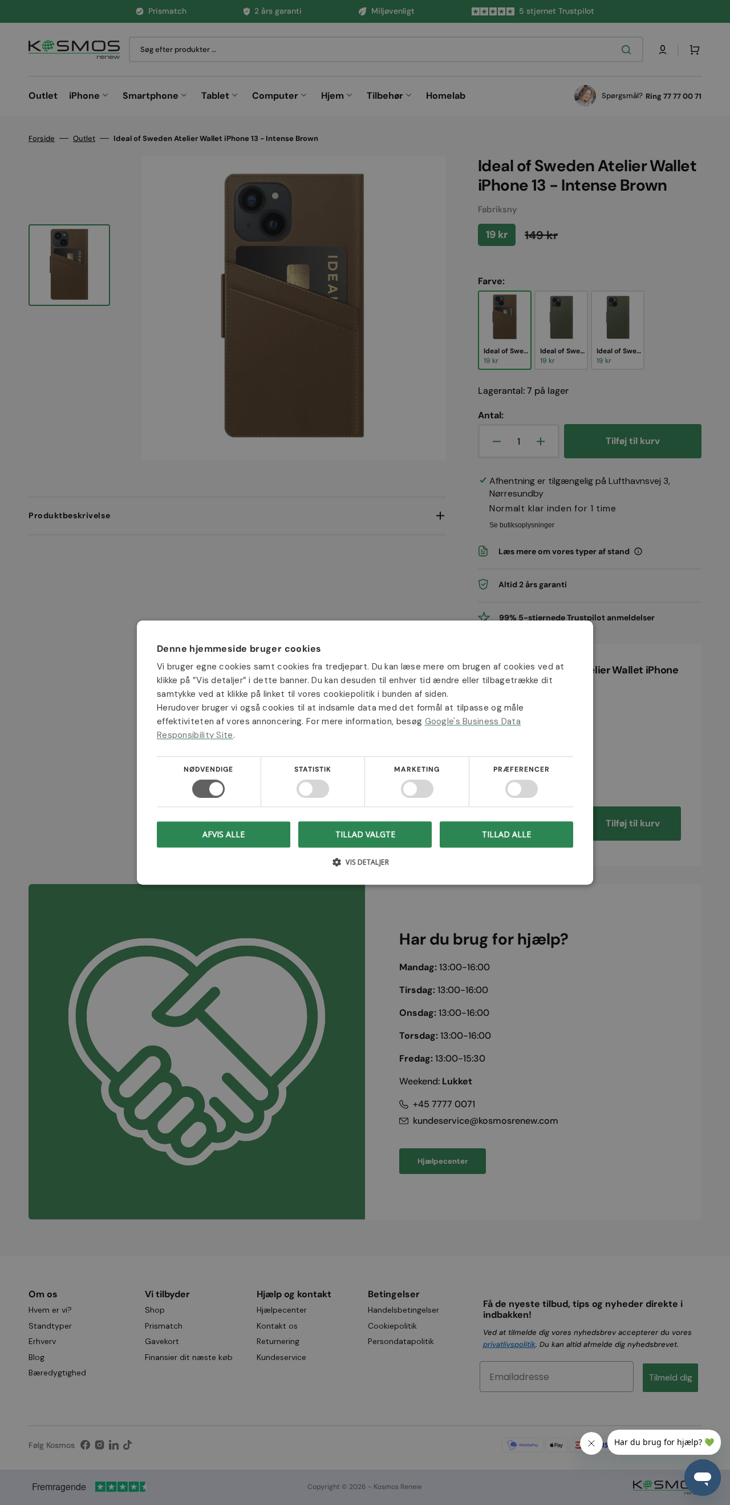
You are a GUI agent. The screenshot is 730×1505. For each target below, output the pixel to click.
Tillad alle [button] (506, 834)
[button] (365, 866)
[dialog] (365, 752)
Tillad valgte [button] (365, 834)
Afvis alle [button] (223, 834)
